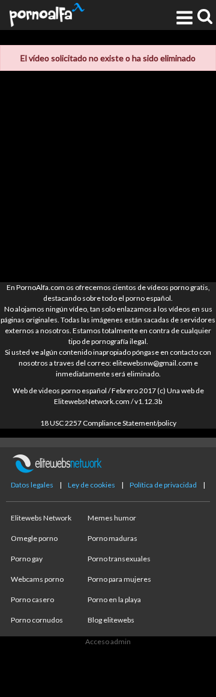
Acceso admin (108, 641)
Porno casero (32, 599)
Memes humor (112, 517)
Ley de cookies (91, 484)
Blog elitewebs (111, 619)
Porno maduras (112, 538)
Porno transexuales (119, 558)
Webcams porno (37, 579)
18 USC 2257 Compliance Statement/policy (108, 422)
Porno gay (27, 558)
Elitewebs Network (41, 517)
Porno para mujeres (119, 579)
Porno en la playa (114, 599)
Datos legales (32, 484)
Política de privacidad (163, 484)
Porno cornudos (37, 619)
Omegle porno (34, 538)
